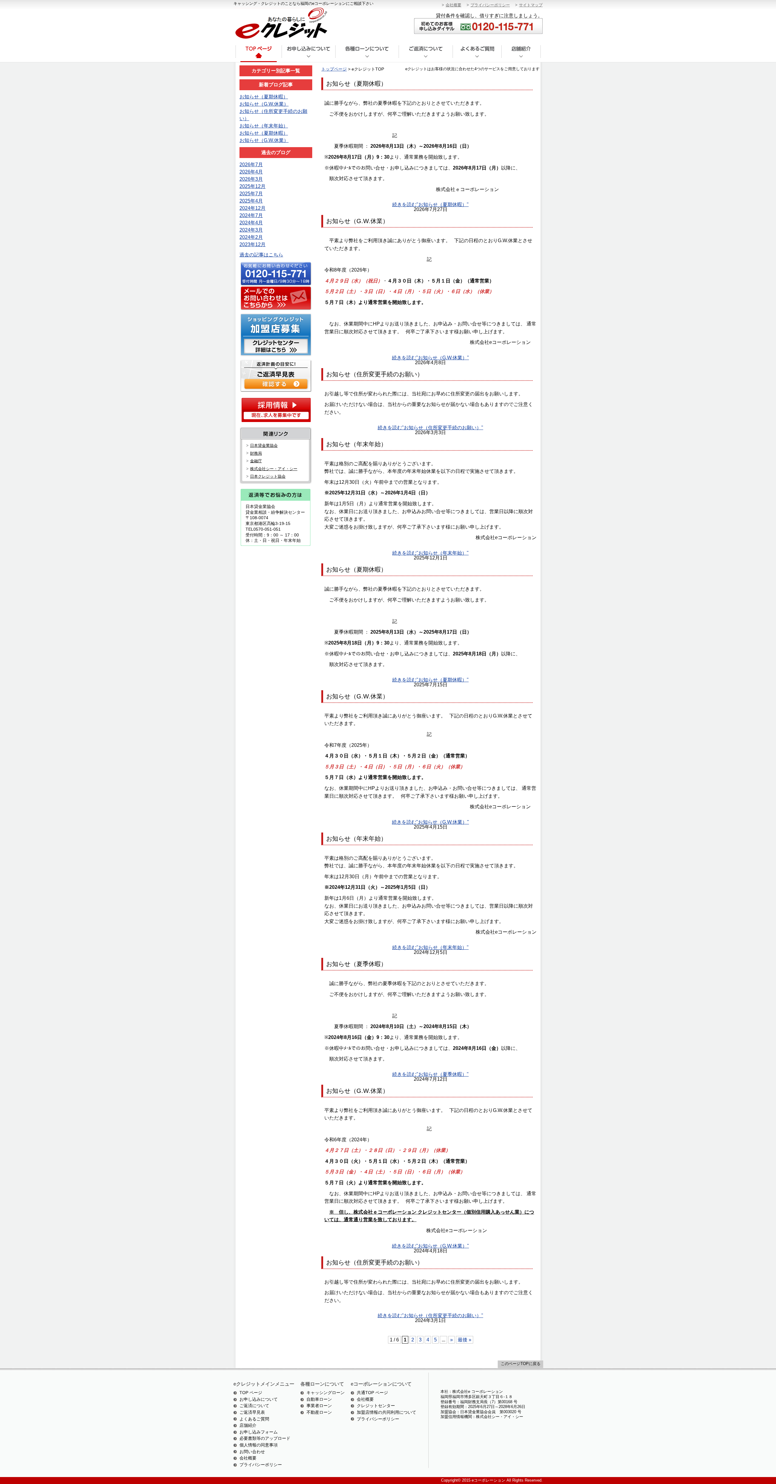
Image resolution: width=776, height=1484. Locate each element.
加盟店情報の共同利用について (386, 1412)
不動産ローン (319, 1412)
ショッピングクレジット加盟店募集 (275, 335)
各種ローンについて (367, 53)
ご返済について (426, 53)
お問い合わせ (252, 1451)
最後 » (464, 1339)
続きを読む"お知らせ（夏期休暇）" (430, 204)
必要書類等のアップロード (264, 1438)
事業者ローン (319, 1405)
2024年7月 (251, 215)
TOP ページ (250, 1392)
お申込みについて (308, 53)
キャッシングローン (325, 1392)
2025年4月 (251, 200)
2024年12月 (252, 208)
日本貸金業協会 (264, 445)
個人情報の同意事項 (258, 1445)
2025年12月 (252, 186)
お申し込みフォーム (258, 1432)
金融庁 (256, 461)
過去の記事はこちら (261, 254)
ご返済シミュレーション (275, 375)
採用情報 (275, 409)
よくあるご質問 (477, 53)
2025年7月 (251, 193)
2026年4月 (251, 171)
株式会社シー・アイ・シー (273, 469)
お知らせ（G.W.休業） (264, 104)
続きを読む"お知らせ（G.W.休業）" (430, 357)
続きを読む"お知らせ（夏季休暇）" (430, 1074)
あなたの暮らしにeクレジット (280, 23)
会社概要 (453, 5)
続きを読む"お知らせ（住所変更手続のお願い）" (430, 427)
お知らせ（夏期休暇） (263, 96)
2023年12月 (252, 244)
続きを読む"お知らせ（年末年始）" (430, 553)
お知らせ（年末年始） (263, 125)
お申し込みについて (258, 1399)
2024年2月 (251, 237)
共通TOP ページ (372, 1392)
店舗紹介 (521, 53)
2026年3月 (251, 179)
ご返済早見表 (252, 1412)
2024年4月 (251, 222)
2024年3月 (251, 229)
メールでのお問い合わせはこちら (275, 298)
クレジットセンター (376, 1405)
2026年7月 (251, 164)
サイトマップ (531, 5)
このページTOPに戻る (520, 1363)
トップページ (258, 53)
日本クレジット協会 (268, 476)
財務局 (256, 453)
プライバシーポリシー (490, 5)
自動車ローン (319, 1399)
